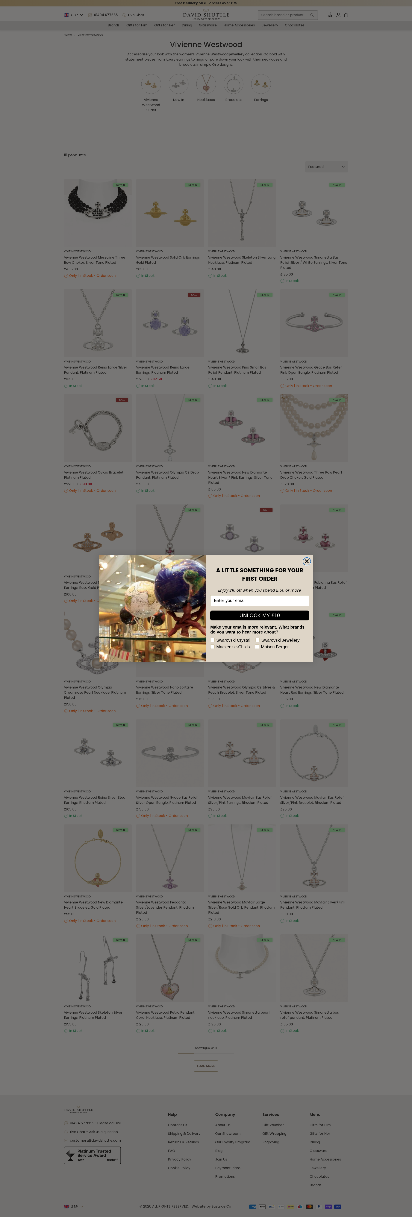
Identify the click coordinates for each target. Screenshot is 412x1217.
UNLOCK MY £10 (259, 615)
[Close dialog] (307, 561)
